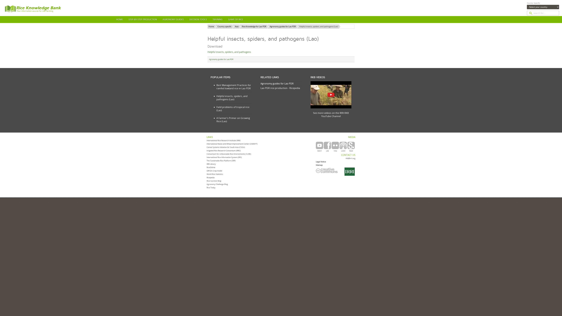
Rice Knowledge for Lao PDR (254, 26)
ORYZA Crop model (214, 171)
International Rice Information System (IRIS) (224, 157)
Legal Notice (321, 161)
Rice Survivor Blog (214, 181)
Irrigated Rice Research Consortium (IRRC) (224, 150)
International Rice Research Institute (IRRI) (223, 140)
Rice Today (211, 187)
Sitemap (319, 165)
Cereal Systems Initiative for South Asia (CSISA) (226, 147)
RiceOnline (211, 167)
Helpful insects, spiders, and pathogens (229, 52)
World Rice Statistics (215, 174)
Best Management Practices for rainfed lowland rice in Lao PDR (233, 87)
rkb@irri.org (350, 158)
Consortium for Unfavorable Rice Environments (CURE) (229, 154)
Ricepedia (211, 177)
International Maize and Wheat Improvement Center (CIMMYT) (232, 144)
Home (211, 26)
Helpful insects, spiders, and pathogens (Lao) (231, 98)
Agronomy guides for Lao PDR (283, 26)
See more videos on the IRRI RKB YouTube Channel (331, 114)
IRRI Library (211, 164)
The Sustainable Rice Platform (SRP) (221, 160)
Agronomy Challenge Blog (217, 184)
